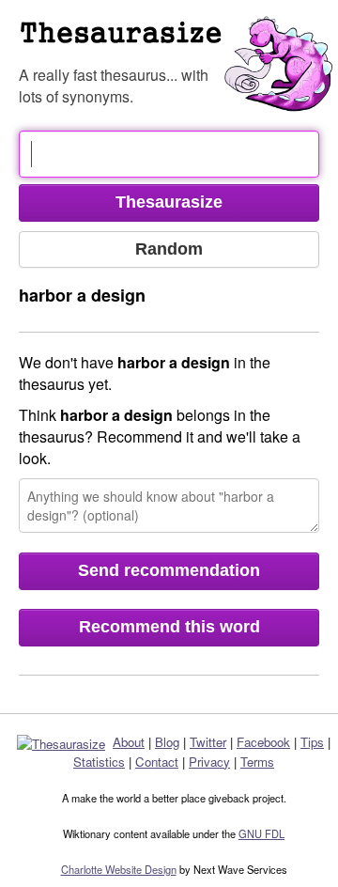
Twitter (208, 742)
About (129, 742)
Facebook (263, 742)
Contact (156, 761)
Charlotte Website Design (119, 869)
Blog (167, 742)
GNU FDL (261, 833)
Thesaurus (178, 41)
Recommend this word (169, 626)
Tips (312, 742)
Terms (257, 761)
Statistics (99, 761)
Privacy (209, 761)
